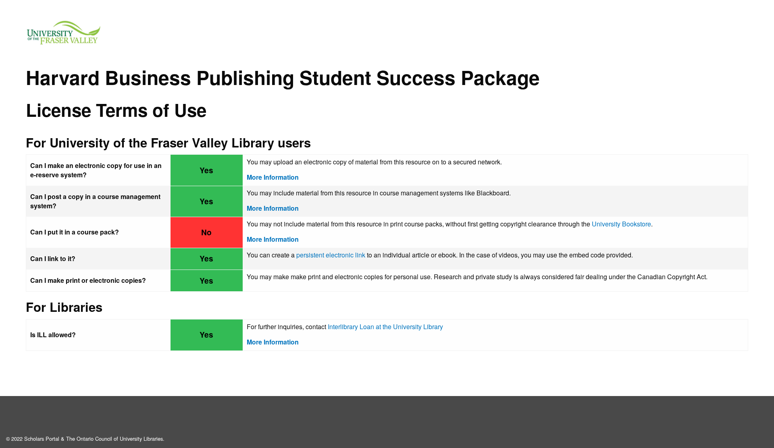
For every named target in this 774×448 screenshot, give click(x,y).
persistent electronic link (330, 254)
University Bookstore (621, 223)
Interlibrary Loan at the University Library (385, 326)
